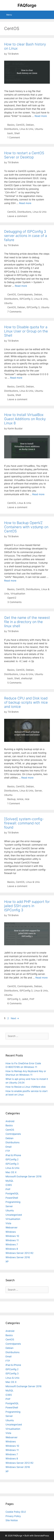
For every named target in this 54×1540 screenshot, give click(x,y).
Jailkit (25, 999)
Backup (11, 799)
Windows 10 (12, 1236)
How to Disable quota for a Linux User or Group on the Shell (26, 331)
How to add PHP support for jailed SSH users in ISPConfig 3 (27, 906)
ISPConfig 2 (12, 1159)
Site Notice (12, 1520)
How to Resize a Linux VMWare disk (26, 1086)
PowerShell (12, 1197)
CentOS (20, 124)
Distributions (11, 129)
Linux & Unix (26, 129)
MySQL (10, 1180)
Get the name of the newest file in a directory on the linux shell (27, 621)
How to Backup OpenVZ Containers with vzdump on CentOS (26, 527)
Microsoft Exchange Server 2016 (24, 1176)
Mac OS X (11, 1172)
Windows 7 (12, 1244)
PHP (31, 999)
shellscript (26, 678)
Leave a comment (17, 216)
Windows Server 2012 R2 (19, 1253)
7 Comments (14, 311)
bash (10, 133)
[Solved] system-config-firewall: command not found (24, 823)
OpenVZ (11, 597)
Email (8, 1146)
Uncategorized (14, 1214)
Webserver (11, 1227)
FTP (8, 1151)
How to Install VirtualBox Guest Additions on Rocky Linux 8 (25, 419)
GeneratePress (41, 1535)
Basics (11, 124)
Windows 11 (12, 1240)
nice (27, 799)
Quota (10, 395)
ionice (20, 799)
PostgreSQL (12, 1193)
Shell (17, 133)
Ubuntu (39, 129)
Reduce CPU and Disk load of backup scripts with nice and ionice (26, 702)
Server (38, 790)
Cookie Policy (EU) (16, 1511)
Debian (30, 124)
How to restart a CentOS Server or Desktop (24, 155)
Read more (41, 116)
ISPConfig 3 (26, 298)
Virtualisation (18, 593)
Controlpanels (25, 294)
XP (7, 1261)
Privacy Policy (13, 1516)
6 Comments (14, 1003)
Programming (13, 1202)
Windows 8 (12, 1248)
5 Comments (14, 682)
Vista (8, 1223)
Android (10, 1121)
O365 (9, 1185)
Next (15, 1018)
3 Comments (14, 602)
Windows (11, 1231)
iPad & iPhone (13, 1155)
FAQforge (27, 5)
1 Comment (13, 137)
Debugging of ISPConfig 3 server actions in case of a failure (25, 235)
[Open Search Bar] (50, 15)
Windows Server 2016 (18, 1257)
